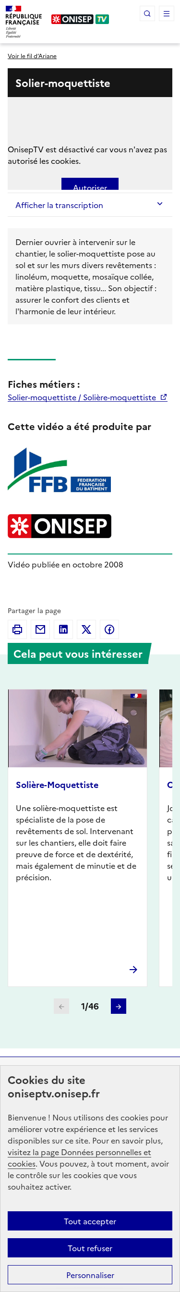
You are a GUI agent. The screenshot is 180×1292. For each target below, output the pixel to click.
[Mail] (40, 629)
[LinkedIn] (63, 629)
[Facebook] (109, 629)
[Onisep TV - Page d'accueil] (80, 19)
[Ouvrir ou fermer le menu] (166, 13)
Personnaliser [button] (90, 1274)
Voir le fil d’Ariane (32, 55)
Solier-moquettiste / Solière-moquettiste (83, 397)
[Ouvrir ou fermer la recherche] (147, 13)
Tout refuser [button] (90, 1248)
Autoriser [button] (90, 187)
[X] (86, 629)
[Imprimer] (17, 629)
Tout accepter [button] (90, 1221)
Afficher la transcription (59, 204)
